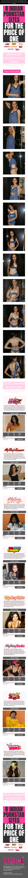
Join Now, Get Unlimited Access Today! (14, 60)
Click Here (8, 867)
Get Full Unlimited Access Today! (14, 387)
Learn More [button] (20, 439)
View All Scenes (14, 413)
